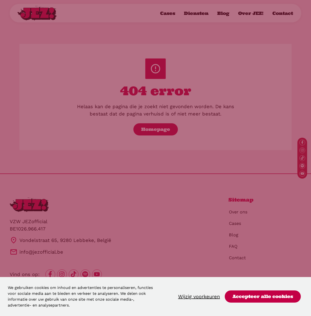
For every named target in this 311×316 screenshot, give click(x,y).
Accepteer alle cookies (263, 296)
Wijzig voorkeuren (199, 296)
